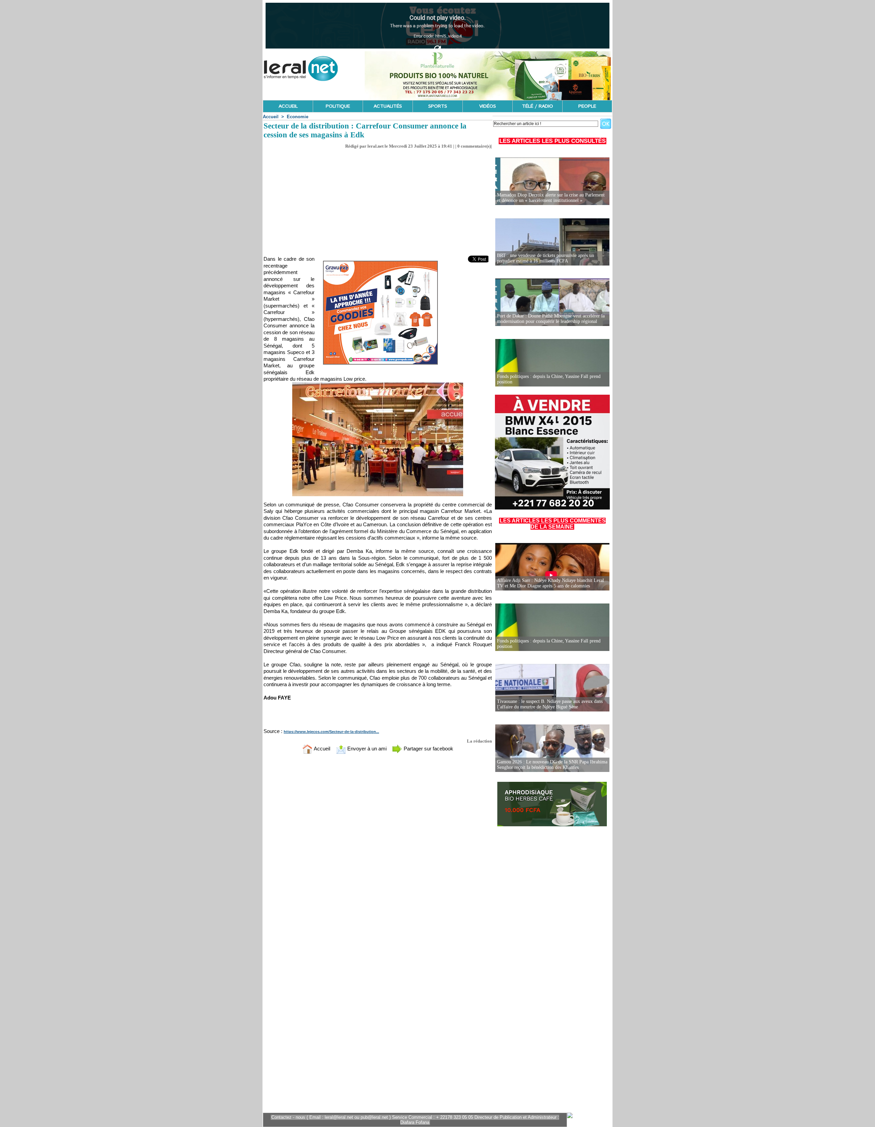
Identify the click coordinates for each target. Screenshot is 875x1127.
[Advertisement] (378, 200)
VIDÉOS (487, 106)
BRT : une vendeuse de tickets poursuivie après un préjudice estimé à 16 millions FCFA (545, 258)
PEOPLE (587, 106)
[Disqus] (377, 849)
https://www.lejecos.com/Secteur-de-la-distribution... (331, 732)
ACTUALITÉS (388, 106)
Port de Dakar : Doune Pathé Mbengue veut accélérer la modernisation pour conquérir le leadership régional (551, 318)
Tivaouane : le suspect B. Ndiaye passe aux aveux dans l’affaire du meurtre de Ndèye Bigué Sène (550, 704)
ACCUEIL (288, 106)
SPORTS (437, 106)
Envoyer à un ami (366, 748)
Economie (297, 116)
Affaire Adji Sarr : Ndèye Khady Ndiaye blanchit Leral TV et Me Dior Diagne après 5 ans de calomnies (550, 583)
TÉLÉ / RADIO (537, 106)
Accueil (271, 116)
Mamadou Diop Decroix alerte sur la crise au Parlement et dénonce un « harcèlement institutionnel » (551, 197)
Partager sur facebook (427, 748)
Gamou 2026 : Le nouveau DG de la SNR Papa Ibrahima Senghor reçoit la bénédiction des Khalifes (552, 764)
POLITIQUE (338, 106)
